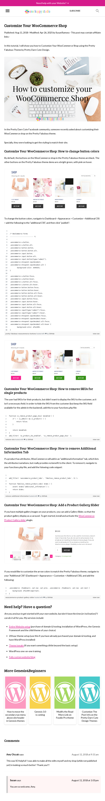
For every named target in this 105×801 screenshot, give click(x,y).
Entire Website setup (19, 626)
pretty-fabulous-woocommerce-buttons (21, 334)
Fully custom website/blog (22, 657)
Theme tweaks (16, 645)
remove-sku (10, 439)
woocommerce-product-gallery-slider (20, 597)
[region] (52, 280)
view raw (96, 334)
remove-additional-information (17, 496)
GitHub (51, 334)
